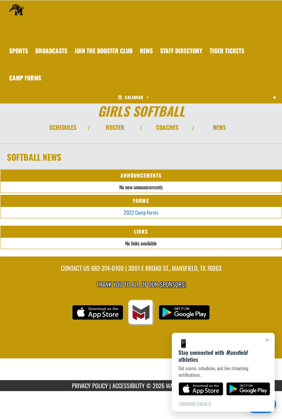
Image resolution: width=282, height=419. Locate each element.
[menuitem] (51, 50)
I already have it (194, 403)
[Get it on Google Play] (248, 389)
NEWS (219, 127)
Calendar (134, 97)
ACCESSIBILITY (128, 385)
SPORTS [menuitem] (18, 50)
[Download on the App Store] (200, 389)
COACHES (167, 127)
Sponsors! (173, 284)
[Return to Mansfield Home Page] (17, 9)
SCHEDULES (62, 127)
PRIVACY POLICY (90, 385)
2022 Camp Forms (141, 212)
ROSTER (115, 127)
